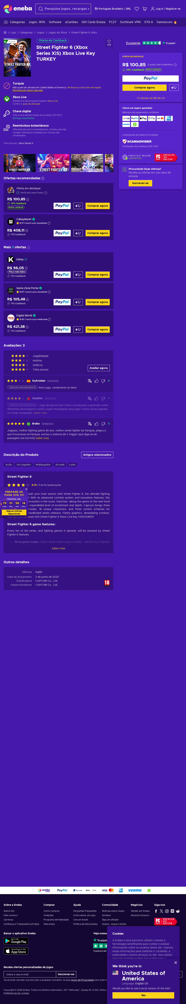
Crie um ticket (80, 920)
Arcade (59, 464)
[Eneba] (18, 8)
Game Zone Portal (27, 288)
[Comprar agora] (150, 78)
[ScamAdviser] (136, 141)
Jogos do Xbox (57, 32)
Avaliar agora (99, 368)
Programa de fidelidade (56, 920)
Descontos (49, 924)
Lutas (72, 464)
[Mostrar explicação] (48, 223)
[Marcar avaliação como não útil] (103, 381)
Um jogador (24, 464)
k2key (20, 259)
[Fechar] (176, 963)
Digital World (24, 315)
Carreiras (8, 920)
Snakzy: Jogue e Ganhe (114, 924)
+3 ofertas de (151, 98)
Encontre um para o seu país (28, 90)
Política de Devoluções (85, 924)
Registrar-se (173, 9)
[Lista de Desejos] (137, 9)
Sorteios (106, 915)
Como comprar (52, 911)
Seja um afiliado (110, 920)
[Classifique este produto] (19, 485)
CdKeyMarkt (23, 219)
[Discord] (172, 911)
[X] (161, 911)
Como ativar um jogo (84, 915)
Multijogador (43, 464)
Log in (159, 9)
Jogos (40, 32)
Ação (8, 464)
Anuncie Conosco (140, 915)
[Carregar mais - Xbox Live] (7, 99)
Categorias (26, 32)
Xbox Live (52, 101)
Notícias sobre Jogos (113, 911)
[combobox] (63, 9)
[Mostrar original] (90, 381)
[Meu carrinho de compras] (145, 9)
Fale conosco (11, 915)
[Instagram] (167, 911)
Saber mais (58, 548)
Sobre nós (9, 911)
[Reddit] (178, 911)
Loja (13, 32)
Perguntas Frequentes (84, 911)
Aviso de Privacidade (82, 980)
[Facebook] (156, 911)
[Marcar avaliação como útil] (96, 381)
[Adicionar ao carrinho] (174, 87)
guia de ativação (31, 104)
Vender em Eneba (140, 911)
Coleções (48, 915)
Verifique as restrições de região (84, 87)
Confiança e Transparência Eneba (21, 924)
